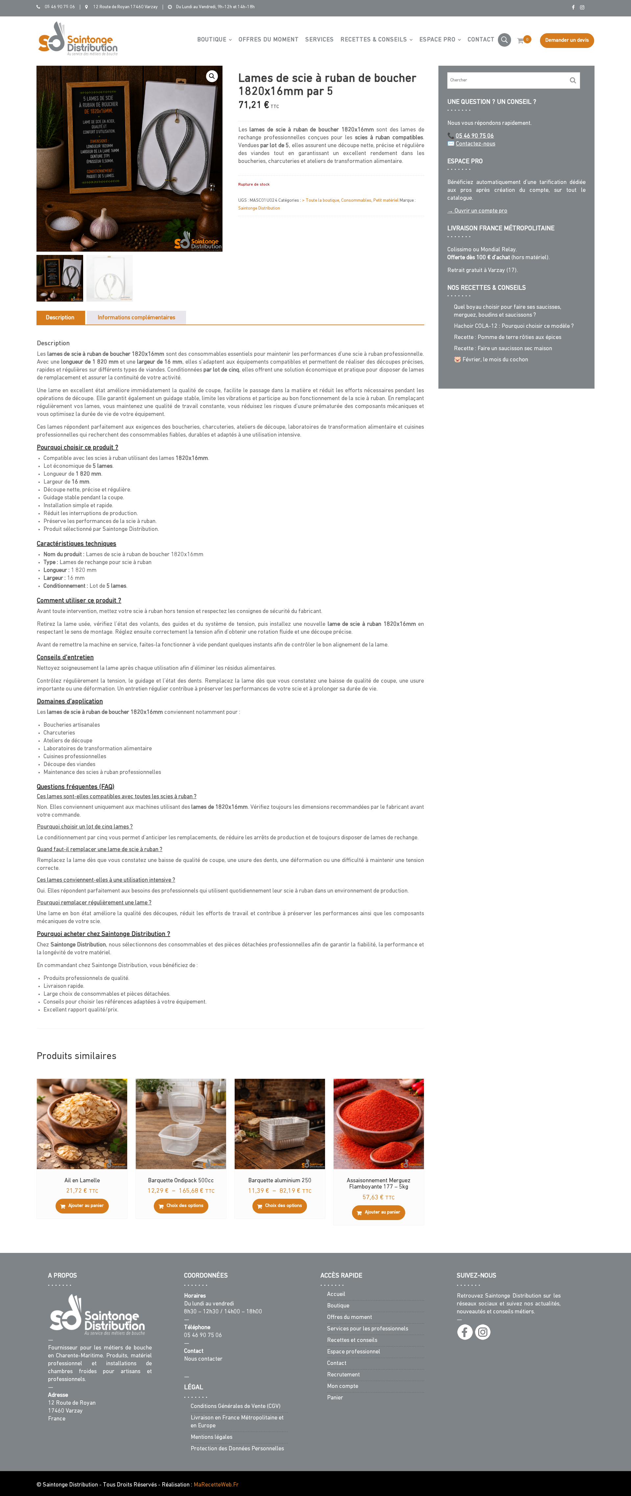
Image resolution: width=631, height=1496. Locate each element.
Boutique (211, 40)
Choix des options (185, 1205)
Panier (335, 1398)
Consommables (356, 200)
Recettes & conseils (373, 40)
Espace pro (437, 40)
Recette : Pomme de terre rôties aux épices (507, 338)
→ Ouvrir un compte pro (477, 211)
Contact (481, 40)
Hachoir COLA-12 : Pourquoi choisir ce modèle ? (514, 326)
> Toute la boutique (320, 200)
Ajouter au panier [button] (86, 1205)
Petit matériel (386, 200)
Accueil (336, 1295)
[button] (212, 76)
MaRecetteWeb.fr (216, 1485)
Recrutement (343, 1375)
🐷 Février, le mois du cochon (491, 360)
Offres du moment (269, 40)
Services (319, 40)
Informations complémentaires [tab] (136, 318)
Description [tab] (60, 318)
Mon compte (342, 1387)
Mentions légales (211, 1437)
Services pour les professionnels (367, 1329)
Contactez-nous (475, 144)
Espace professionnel (353, 1352)
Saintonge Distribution (259, 208)
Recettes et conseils (352, 1341)
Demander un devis (567, 40)
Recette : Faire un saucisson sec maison (503, 349)
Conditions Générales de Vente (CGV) (236, 1407)
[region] (545, 1458)
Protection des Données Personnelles (237, 1449)
